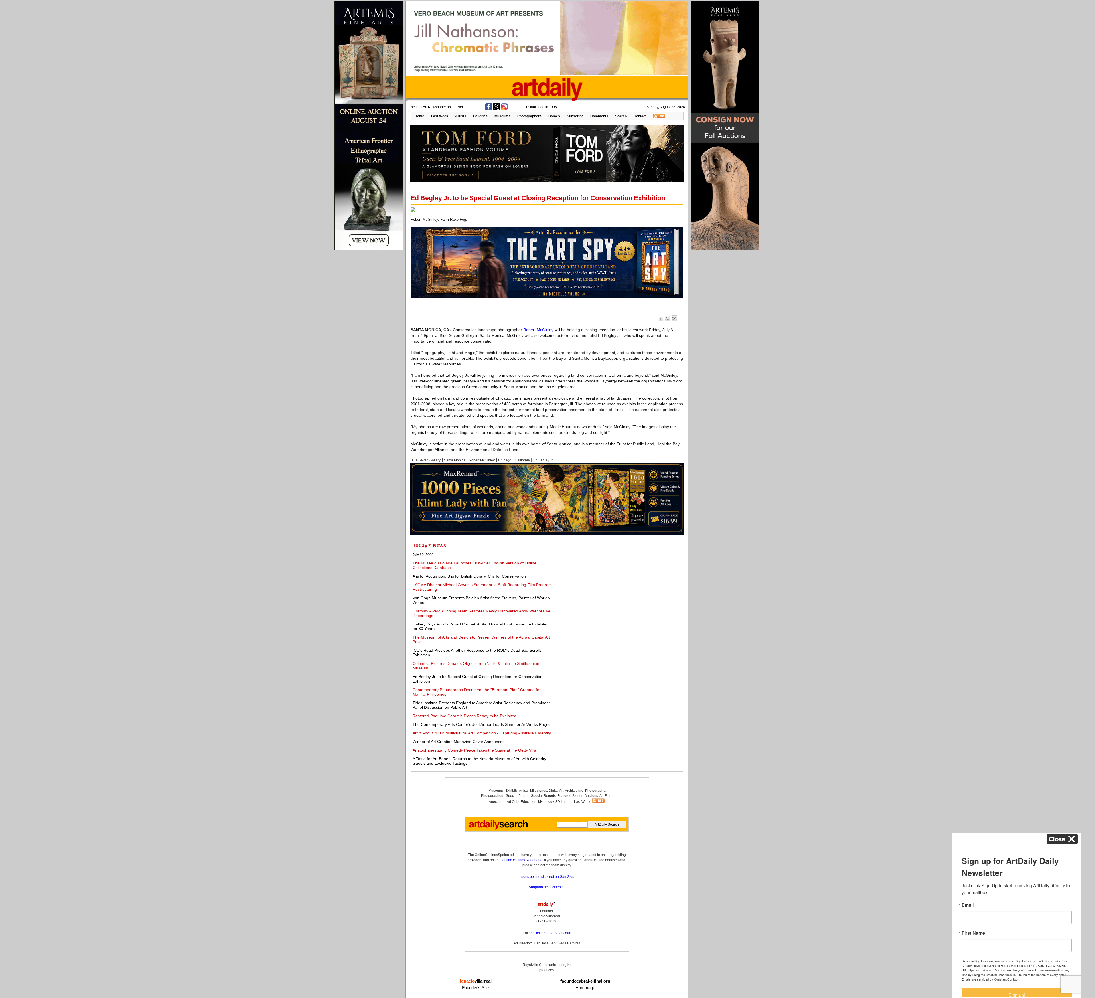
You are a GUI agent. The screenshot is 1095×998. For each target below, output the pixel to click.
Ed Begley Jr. (543, 460)
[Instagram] (504, 109)
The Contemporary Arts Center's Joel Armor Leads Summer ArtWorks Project (482, 724)
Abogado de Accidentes (547, 887)
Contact (640, 116)
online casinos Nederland (522, 860)
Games (554, 116)
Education (528, 802)
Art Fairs (605, 796)
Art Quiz (513, 802)
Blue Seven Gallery (426, 460)
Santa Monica (454, 460)
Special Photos (517, 796)
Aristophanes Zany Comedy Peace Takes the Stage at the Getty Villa (474, 750)
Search (621, 116)
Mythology (546, 802)
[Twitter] (496, 109)
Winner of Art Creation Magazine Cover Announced (459, 741)
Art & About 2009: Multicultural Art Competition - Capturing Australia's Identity (482, 733)
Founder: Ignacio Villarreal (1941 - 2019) (547, 916)
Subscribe (575, 116)
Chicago (504, 460)
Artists (460, 116)
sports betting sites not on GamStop (547, 877)
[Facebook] (488, 109)
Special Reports (543, 796)
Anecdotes (497, 802)
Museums (502, 116)
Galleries (480, 116)
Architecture (574, 791)
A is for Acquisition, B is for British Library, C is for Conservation (469, 576)
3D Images (563, 802)
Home (419, 116)
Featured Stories (570, 796)
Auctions (591, 796)
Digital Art (556, 791)
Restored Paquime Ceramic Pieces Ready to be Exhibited (464, 716)
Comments (599, 116)
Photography (595, 791)
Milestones (538, 791)
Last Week (439, 116)
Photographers (529, 116)
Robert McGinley (538, 329)
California (522, 460)
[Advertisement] (618, 583)
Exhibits (511, 791)
